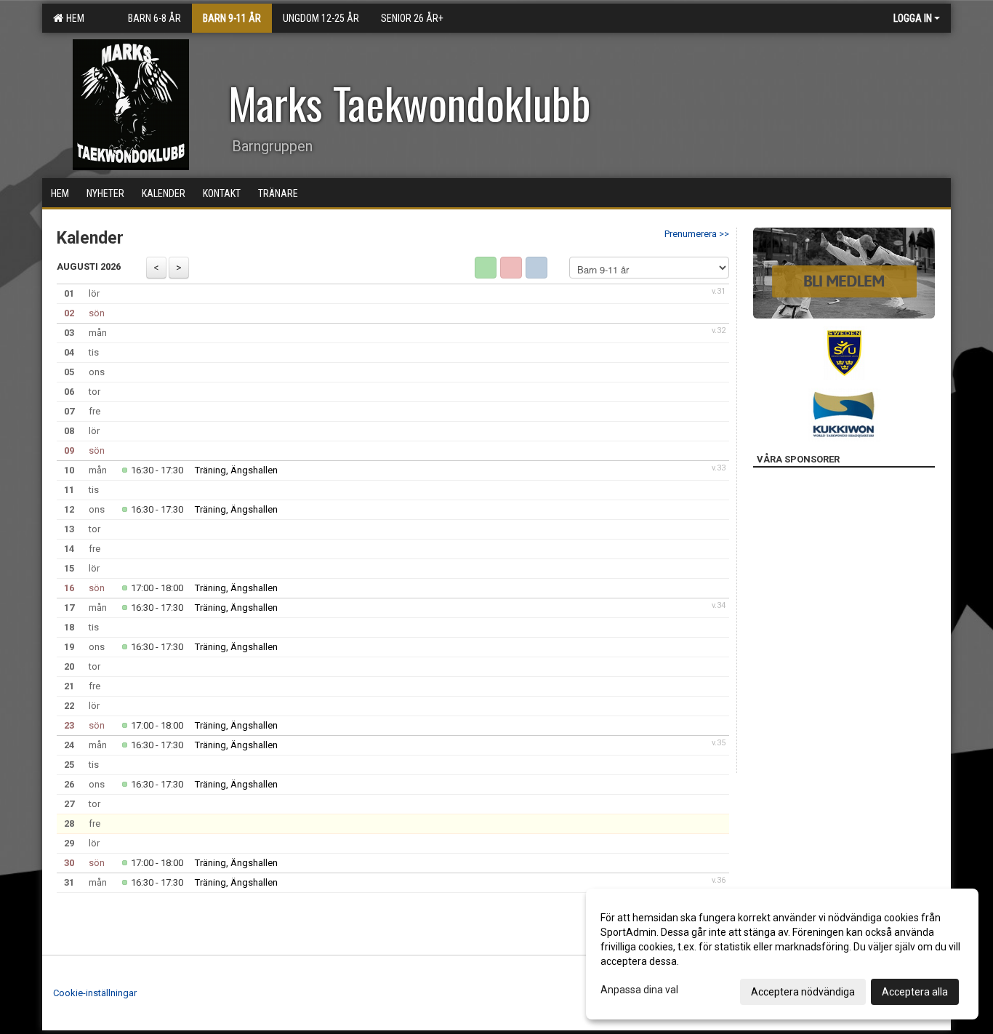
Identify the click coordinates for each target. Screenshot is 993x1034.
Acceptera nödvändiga (803, 992)
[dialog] (782, 954)
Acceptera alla (915, 992)
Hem (73, 18)
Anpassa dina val (639, 989)
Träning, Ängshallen (236, 470)
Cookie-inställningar (95, 992)
